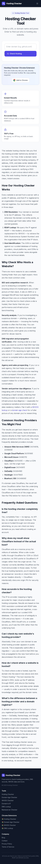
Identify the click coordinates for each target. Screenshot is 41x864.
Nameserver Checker (9, 810)
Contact (4, 841)
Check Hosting (16, 54)
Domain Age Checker (9, 797)
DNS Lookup (6, 807)
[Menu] (37, 4)
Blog (3, 838)
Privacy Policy (7, 844)
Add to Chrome (22, 80)
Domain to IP (6, 804)
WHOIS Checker (8, 800)
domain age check (19, 410)
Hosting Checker (8, 794)
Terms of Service (8, 847)
